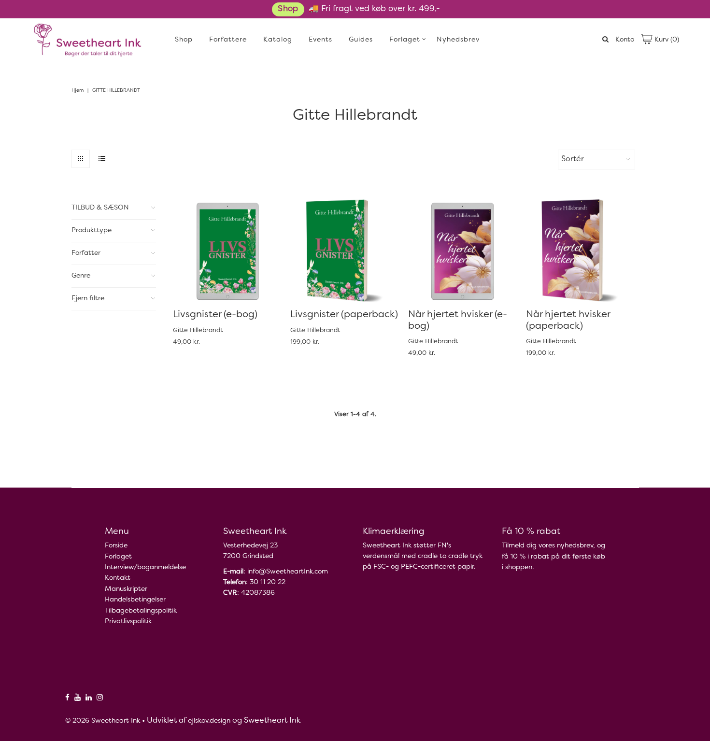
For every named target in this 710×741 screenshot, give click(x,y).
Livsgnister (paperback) (344, 314)
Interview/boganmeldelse (145, 567)
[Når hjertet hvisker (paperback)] (580, 251)
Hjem (77, 90)
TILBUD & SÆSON (100, 208)
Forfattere (228, 40)
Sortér (572, 159)
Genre (80, 276)
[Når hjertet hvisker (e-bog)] (462, 251)
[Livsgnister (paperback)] (344, 251)
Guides (361, 40)
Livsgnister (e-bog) (215, 314)
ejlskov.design (209, 721)
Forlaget (404, 40)
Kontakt (117, 578)
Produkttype (91, 230)
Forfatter (85, 253)
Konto (624, 40)
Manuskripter (126, 589)
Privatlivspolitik (128, 621)
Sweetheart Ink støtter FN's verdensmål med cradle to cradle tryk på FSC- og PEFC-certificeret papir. (423, 556)
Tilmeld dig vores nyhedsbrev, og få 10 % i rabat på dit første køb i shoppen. (553, 557)
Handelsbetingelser (135, 600)
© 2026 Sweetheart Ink (102, 721)
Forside (116, 546)
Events (320, 40)
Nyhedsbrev (458, 40)
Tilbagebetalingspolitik (141, 611)
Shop (288, 9)
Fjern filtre (87, 298)
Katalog (277, 40)
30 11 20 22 (267, 582)
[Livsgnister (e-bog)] (227, 251)
